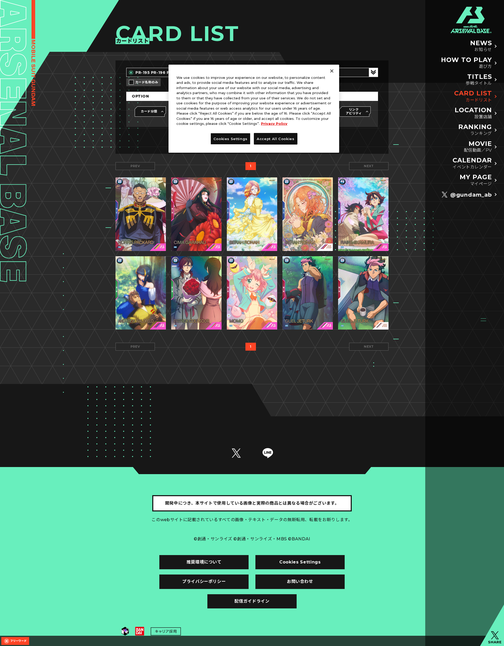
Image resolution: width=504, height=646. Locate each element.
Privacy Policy (274, 123)
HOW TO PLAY (466, 63)
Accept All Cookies (276, 139)
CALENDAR (472, 163)
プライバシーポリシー (204, 581)
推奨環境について (204, 562)
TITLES (479, 79)
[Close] (332, 71)
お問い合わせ (300, 581)
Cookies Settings (300, 562)
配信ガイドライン (251, 601)
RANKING (475, 130)
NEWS (481, 46)
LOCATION (473, 113)
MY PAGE (476, 180)
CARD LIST (473, 96)
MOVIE (478, 146)
